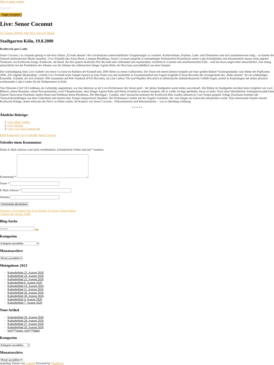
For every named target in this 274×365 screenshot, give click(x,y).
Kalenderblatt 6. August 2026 (24, 282)
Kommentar (8, 176)
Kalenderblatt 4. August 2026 (24, 299)
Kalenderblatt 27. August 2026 (25, 324)
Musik (51, 33)
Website (4, 197)
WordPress (57, 363)
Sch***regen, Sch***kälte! (23, 330)
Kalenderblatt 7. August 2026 (24, 302)
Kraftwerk (13, 135)
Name (4, 183)
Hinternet (5, 7)
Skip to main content (12, 1)
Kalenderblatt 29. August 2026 (25, 317)
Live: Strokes (15, 125)
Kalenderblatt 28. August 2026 (25, 296)
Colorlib (30, 363)
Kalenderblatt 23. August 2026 (25, 272)
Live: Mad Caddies (18, 122)
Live (22, 135)
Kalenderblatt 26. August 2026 (25, 327)
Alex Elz (41, 33)
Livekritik (31, 135)
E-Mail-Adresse (10, 190)
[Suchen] (36, 229)
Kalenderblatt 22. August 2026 (25, 279)
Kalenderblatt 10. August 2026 (25, 286)
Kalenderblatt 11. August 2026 (25, 289)
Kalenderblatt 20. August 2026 (25, 292)
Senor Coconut (47, 135)
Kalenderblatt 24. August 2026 (25, 275)
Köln (3, 135)
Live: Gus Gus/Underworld (23, 128)
